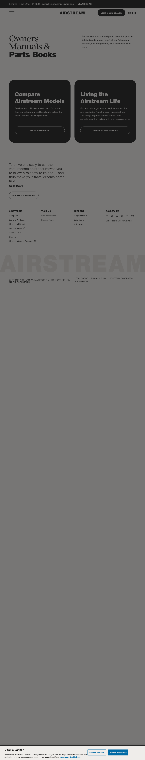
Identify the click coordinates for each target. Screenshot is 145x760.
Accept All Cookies (118, 752)
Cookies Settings (96, 752)
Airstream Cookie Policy (70, 757)
